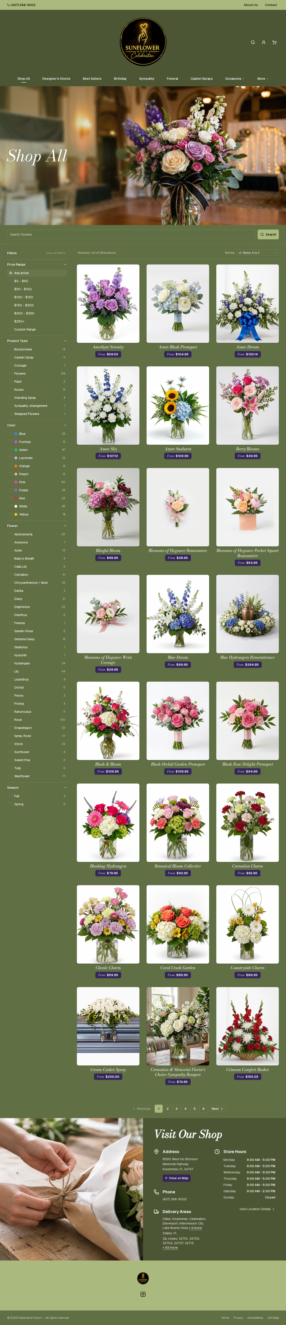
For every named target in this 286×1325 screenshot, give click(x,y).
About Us (251, 5)
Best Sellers (92, 79)
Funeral (172, 79)
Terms (225, 1318)
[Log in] (263, 42)
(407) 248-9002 (23, 5)
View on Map (178, 1178)
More (261, 79)
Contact (271, 5)
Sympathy (146, 79)
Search (271, 234)
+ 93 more (170, 1248)
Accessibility (255, 1318)
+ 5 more (195, 1228)
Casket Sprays (202, 79)
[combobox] (257, 252)
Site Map (273, 1318)
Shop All (23, 79)
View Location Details (255, 1209)
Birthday (120, 79)
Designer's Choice (56, 79)
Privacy (238, 1318)
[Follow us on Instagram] (143, 1294)
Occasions (233, 79)
